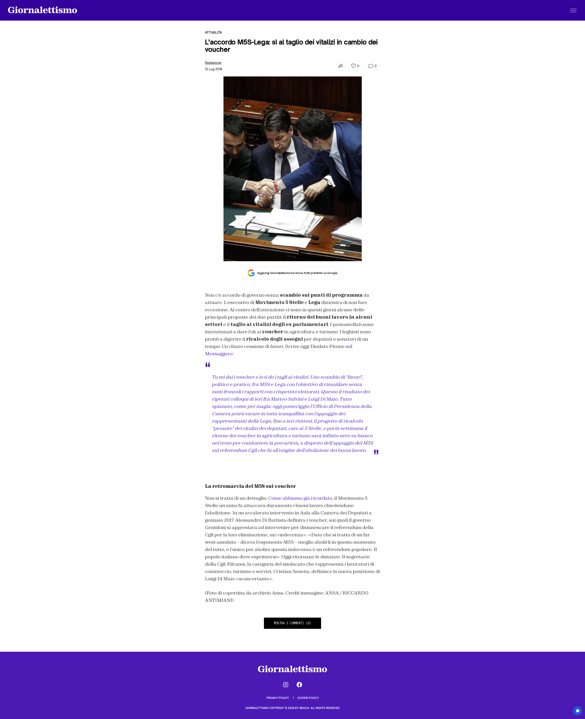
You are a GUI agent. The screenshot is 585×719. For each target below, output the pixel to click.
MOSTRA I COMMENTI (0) (292, 623)
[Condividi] (341, 66)
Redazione (213, 63)
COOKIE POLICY (308, 698)
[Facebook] (299, 684)
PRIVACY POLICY (278, 698)
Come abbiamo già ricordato (300, 498)
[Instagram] (285, 684)
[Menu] (573, 10)
